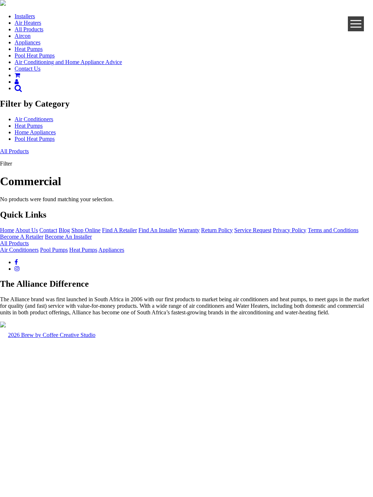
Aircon (23, 36)
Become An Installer (68, 237)
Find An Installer (157, 230)
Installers (25, 16)
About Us (26, 230)
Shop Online (86, 230)
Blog (64, 230)
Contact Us (27, 68)
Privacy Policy (289, 230)
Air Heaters (28, 23)
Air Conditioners (34, 119)
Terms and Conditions (333, 230)
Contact (48, 230)
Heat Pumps (29, 49)
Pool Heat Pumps (35, 55)
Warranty (189, 230)
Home (7, 230)
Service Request (252, 230)
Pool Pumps (54, 250)
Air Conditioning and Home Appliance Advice (68, 62)
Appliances (27, 42)
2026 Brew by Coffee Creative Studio (51, 335)
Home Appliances (35, 132)
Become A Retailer (21, 237)
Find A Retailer (119, 230)
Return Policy (217, 230)
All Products (29, 29)
